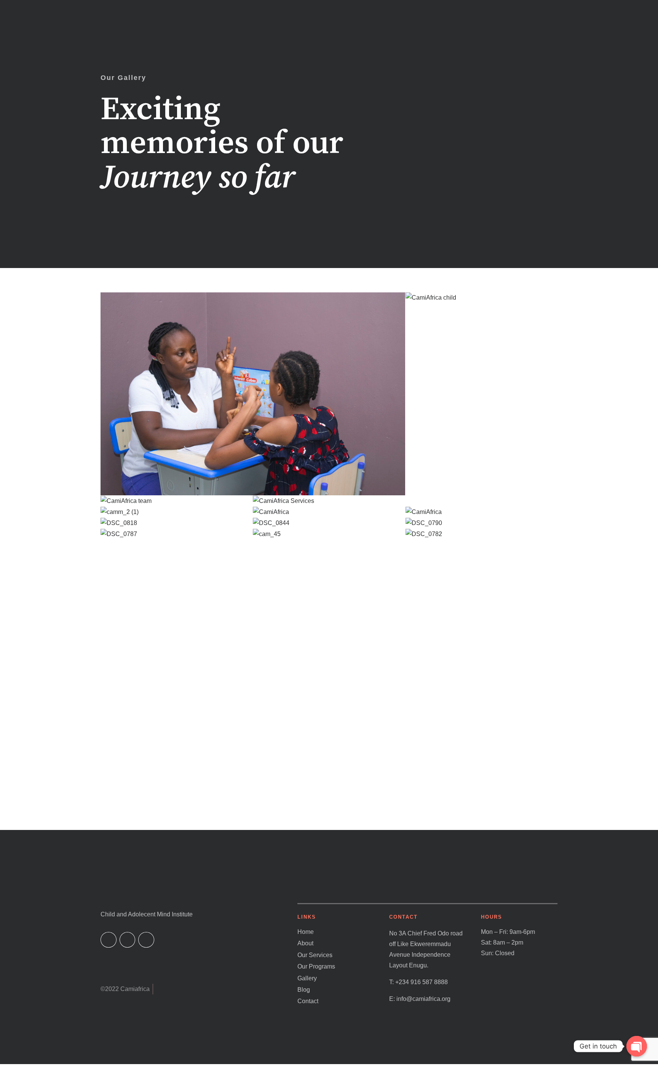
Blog (303, 989)
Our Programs (316, 966)
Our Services (314, 955)
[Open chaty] (636, 1046)
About (305, 943)
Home (305, 932)
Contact (307, 1001)
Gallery (307, 978)
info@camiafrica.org (423, 999)
